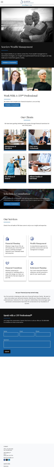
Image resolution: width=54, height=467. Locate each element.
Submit (7, 351)
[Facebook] (4, 460)
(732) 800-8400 (10, 448)
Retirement (6, 466)
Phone (37, 331)
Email (21, 331)
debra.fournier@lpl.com (9, 457)
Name (5, 331)
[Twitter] (7, 460)
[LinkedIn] (9, 460)
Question (6, 340)
